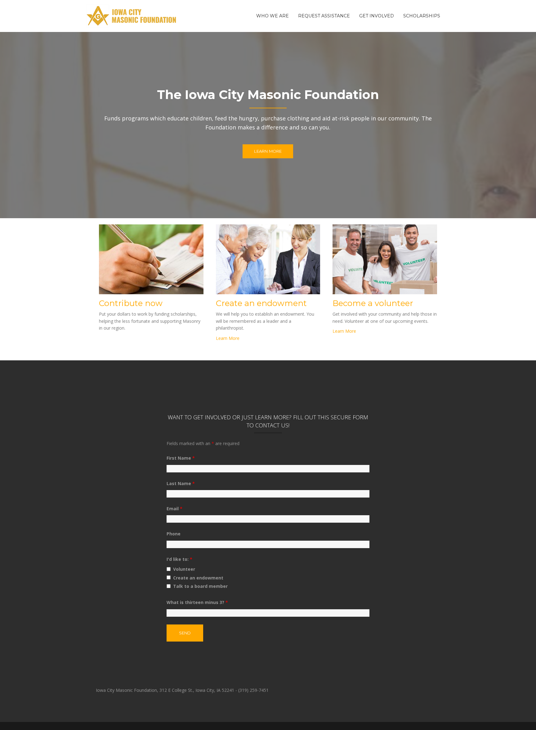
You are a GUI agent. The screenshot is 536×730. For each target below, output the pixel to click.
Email (174, 508)
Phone (174, 534)
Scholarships (421, 16)
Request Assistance (324, 16)
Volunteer (184, 569)
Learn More (268, 151)
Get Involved (376, 16)
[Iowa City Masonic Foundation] (132, 15)
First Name (181, 458)
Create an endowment (198, 578)
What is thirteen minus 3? (197, 602)
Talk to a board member (200, 586)
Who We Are (272, 16)
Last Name (181, 483)
